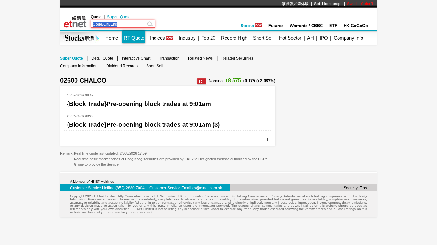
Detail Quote (102, 58)
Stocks (247, 25)
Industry (187, 38)
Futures (275, 25)
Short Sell (263, 38)
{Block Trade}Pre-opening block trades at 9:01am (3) (143, 124)
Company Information (79, 66)
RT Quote (134, 38)
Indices (157, 38)
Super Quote (119, 17)
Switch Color (358, 4)
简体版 (303, 4)
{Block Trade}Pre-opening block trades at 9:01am (139, 103)
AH (310, 38)
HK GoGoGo (356, 25)
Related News (200, 58)
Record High (234, 38)
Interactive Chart (136, 58)
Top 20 (208, 38)
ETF (333, 25)
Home (111, 38)
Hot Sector (290, 38)
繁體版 (287, 4)
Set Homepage (328, 4)
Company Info (348, 38)
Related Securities (237, 58)
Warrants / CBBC (306, 25)
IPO (324, 38)
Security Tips (355, 188)
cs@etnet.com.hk (207, 188)
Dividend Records (122, 66)
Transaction (169, 58)
